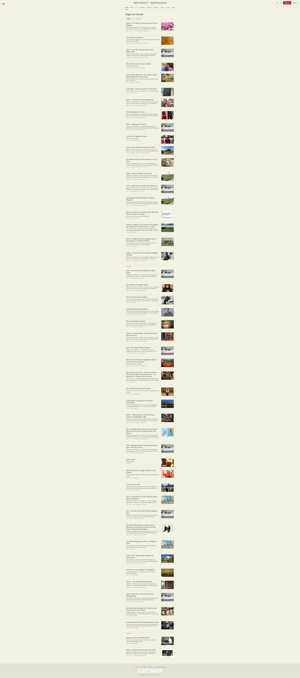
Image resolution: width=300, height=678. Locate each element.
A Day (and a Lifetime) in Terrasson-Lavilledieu (139, 402)
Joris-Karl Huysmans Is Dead (137, 309)
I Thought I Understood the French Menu (141, 89)
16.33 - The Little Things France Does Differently (140, 51)
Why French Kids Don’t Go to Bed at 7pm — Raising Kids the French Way (142, 76)
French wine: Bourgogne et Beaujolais (140, 570)
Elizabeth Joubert (134, 490)
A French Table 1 (134, 92)
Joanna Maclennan (135, 140)
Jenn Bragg (132, 548)
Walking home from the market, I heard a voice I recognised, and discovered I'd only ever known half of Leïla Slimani (142, 287)
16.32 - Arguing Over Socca (136, 124)
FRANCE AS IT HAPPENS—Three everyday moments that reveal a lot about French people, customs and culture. (141, 54)
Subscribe (287, 3)
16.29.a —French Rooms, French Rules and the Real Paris (141, 334)
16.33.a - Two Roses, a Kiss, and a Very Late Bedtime (141, 24)
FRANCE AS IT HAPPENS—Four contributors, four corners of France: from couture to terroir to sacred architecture (142, 515)
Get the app (158, 671)
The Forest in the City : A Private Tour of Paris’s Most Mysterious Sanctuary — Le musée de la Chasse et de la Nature (141, 374)
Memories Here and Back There (138, 638)
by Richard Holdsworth (132, 66)
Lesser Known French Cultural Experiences (142, 622)
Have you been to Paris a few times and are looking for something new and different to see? (141, 546)
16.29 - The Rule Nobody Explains (138, 348)
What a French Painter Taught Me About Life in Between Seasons (141, 361)
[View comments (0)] (138, 33)
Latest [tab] (128, 18)
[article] (150, 28)
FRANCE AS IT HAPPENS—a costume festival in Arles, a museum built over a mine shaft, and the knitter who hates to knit (142, 127)
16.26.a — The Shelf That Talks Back (139, 582)
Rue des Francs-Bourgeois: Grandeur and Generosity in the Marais (141, 609)
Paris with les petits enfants (136, 297)
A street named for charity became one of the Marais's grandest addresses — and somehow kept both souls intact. (142, 613)
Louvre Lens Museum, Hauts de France (140, 147)
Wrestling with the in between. (134, 364)
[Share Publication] (280, 2)
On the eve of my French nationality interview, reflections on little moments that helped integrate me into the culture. (142, 625)
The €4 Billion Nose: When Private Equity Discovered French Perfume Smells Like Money (142, 431)
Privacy (150, 667)
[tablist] (134, 18)
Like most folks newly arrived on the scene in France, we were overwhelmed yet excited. (141, 640)
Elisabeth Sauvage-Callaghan (137, 314)
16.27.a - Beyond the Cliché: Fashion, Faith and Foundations (141, 498)
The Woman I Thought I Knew (137, 285)
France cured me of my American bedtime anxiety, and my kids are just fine (142, 79)
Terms (154, 667)
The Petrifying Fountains (135, 321)
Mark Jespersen (134, 643)
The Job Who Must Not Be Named (138, 388)
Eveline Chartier (134, 218)
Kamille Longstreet (135, 82)
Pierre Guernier (134, 246)
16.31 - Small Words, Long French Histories (142, 186)
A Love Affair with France (136, 326)
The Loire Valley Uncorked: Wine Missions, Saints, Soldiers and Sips (142, 213)
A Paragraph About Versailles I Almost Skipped (140, 199)
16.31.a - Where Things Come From (139, 173)
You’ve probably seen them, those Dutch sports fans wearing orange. (142, 475)
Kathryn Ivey (133, 302)
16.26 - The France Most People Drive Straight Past (140, 595)
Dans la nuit (130, 459)
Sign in (295, 3)
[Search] (277, 2)
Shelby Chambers (134, 627)
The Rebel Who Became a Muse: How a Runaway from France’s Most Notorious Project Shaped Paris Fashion (141, 527)
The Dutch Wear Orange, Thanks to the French (140, 471)
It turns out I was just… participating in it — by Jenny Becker (142, 91)
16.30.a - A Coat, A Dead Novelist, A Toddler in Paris (142, 254)
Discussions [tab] (138, 18)
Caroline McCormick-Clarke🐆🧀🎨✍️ (139, 152)
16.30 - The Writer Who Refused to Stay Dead (140, 272)
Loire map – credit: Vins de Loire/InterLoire (137, 216)
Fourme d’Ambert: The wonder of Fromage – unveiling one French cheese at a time (142, 226)
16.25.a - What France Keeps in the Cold (140, 650)
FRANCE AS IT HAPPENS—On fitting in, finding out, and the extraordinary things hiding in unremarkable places (142, 598)
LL (130, 463)
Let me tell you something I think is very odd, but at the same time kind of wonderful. (142, 40)
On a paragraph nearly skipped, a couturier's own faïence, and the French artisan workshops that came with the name (142, 202)
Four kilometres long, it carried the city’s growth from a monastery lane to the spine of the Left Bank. (141, 243)
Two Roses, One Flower (134, 37)
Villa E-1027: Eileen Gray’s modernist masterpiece (140, 556)
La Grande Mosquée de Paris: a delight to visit (141, 542)
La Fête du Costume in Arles (136, 136)
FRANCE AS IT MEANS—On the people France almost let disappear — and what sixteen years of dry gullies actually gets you (142, 584)
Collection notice (161, 667)
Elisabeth (132, 382)
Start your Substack (146, 671)
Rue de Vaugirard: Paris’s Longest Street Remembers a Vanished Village (141, 240)
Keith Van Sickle (134, 478)
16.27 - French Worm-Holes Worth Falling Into (141, 512)
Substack (142, 674)
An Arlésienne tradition (132, 138)
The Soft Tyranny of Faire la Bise (138, 64)
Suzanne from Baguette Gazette (138, 166)
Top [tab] (133, 18)
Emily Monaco (133, 232)
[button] (126, 7)
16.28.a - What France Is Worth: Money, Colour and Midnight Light (140, 416)
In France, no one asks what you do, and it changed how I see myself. (142, 391)
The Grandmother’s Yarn (135, 112)
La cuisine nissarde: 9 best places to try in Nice (141, 160)
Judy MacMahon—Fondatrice (141, 30)
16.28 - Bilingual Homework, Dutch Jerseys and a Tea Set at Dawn (142, 446)
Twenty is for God (133, 484)
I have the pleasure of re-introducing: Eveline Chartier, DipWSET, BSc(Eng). (140, 572)
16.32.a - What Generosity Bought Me (139, 100)
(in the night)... (130, 461)
